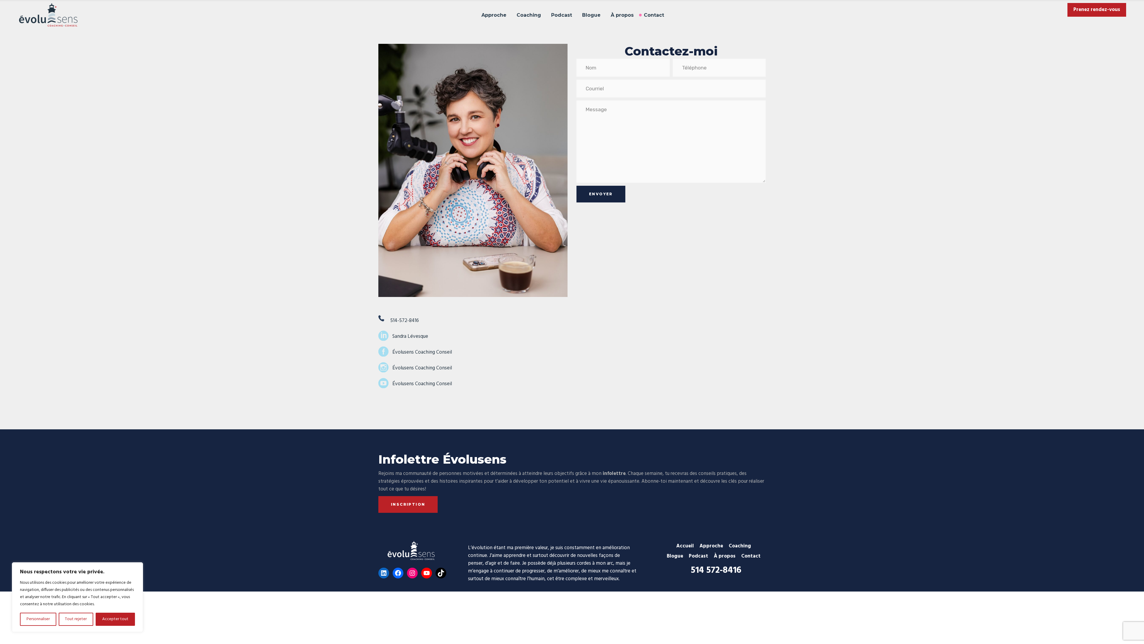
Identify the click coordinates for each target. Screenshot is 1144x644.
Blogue (675, 556)
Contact (751, 556)
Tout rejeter (76, 619)
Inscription (408, 504)
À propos (725, 556)
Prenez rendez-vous (1096, 10)
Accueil (685, 546)
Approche (711, 546)
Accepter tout (115, 619)
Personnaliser (38, 619)
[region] (77, 597)
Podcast (698, 556)
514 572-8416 (716, 570)
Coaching (740, 546)
